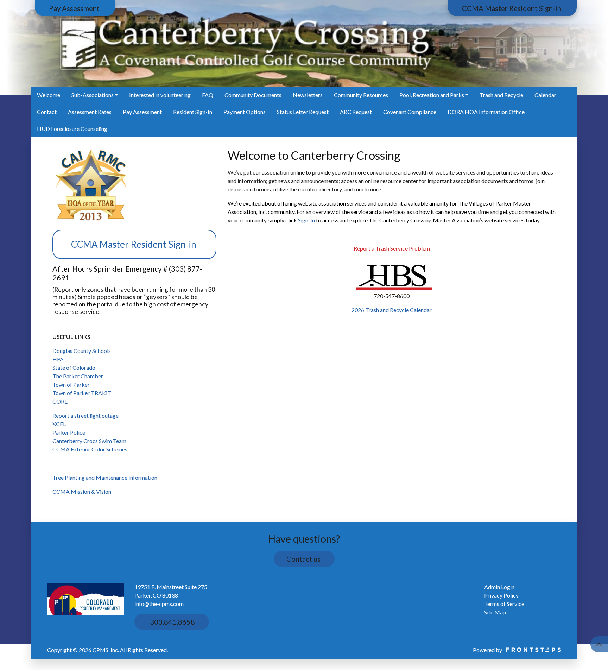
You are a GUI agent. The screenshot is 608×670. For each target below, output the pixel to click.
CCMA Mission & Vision (81, 491)
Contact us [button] (304, 559)
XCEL (59, 424)
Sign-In (306, 220)
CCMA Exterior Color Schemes (89, 449)
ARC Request (356, 111)
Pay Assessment (142, 111)
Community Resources (361, 94)
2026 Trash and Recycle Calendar (392, 309)
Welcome (48, 94)
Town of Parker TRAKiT (81, 393)
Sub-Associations (92, 94)
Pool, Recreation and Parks (431, 94)
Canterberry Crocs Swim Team (89, 440)
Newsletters (308, 94)
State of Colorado (73, 367)
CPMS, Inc (105, 649)
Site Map (495, 612)
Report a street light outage (85, 415)
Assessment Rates (90, 111)
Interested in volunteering (160, 94)
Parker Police (68, 432)
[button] (599, 644)
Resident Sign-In (192, 111)
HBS (58, 359)
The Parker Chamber (77, 376)
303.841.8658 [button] (171, 622)
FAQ (207, 94)
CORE (60, 401)
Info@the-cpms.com (159, 603)
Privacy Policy (501, 595)
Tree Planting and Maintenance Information (104, 477)
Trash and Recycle (501, 94)
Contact (47, 111)
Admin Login (499, 586)
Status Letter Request (303, 111)
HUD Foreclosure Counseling (72, 128)
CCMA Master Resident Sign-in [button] (512, 8)
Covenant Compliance (409, 111)
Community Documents (252, 94)
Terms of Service (504, 603)
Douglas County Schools (81, 350)
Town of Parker (71, 384)
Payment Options (244, 111)
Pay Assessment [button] (75, 8)
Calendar (545, 94)
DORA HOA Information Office (486, 111)
